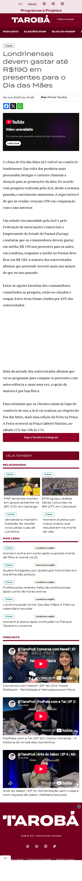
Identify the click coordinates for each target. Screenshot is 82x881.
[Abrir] (53, 4)
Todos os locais (65, 19)
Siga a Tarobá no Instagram (41, 437)
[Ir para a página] (44, 4)
